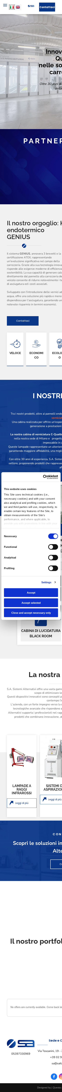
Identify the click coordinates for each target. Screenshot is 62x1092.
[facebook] (54, 1077)
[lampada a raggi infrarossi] (22, 757)
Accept (31, 592)
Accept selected (31, 602)
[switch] (53, 547)
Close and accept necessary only (31, 612)
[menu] (5, 5)
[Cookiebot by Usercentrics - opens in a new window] (43, 477)
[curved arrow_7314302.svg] (41, 620)
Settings (46, 582)
